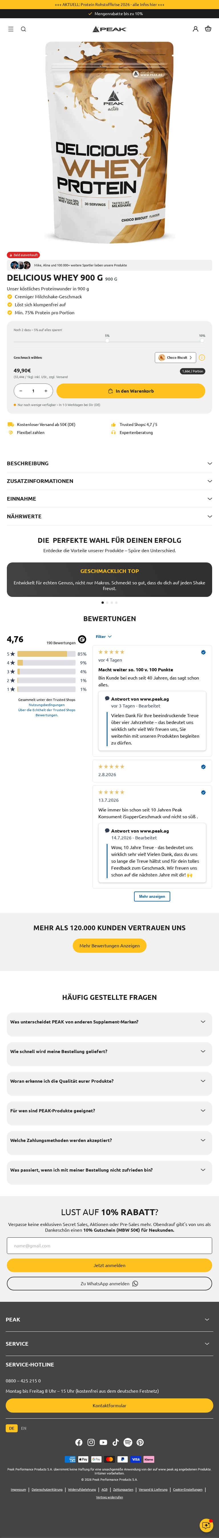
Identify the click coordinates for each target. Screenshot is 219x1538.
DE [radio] (11, 1428)
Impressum (18, 1489)
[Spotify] (127, 1442)
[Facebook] (78, 1442)
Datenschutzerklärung (47, 1489)
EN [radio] (23, 1428)
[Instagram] (91, 1442)
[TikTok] (115, 1442)
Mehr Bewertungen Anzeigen (110, 945)
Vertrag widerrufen (109, 1497)
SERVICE (17, 1344)
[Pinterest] (140, 1442)
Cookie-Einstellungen (187, 1489)
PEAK (13, 1319)
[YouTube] (103, 1442)
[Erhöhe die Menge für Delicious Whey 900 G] (46, 391)
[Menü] (11, 29)
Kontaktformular (109, 1405)
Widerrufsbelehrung (82, 1489)
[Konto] (195, 29)
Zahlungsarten (123, 1489)
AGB (105, 1489)
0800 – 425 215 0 (23, 1380)
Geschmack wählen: (28, 357)
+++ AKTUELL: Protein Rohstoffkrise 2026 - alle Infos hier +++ (110, 4)
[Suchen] (23, 29)
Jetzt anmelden (109, 1265)
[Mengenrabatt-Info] (201, 357)
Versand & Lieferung (153, 1489)
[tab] (103, 602)
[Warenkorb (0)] (208, 29)
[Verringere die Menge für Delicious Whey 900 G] (21, 391)
